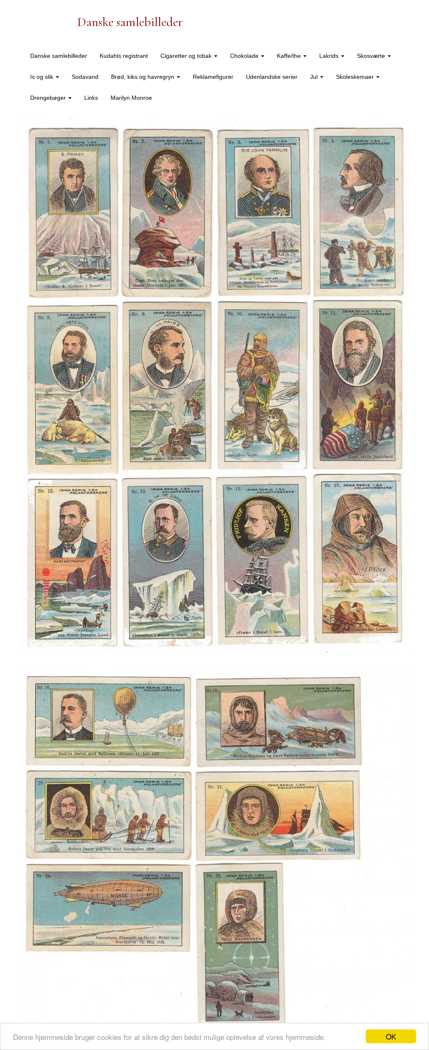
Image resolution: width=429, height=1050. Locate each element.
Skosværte (372, 55)
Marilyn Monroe (131, 97)
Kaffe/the (289, 55)
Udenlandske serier (271, 76)
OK (391, 1036)
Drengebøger (48, 97)
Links (91, 97)
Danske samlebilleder (58, 55)
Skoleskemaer (355, 76)
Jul (314, 76)
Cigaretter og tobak (186, 55)
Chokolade (245, 55)
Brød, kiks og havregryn (143, 76)
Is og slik (42, 76)
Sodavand (85, 76)
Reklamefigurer (213, 76)
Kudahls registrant (124, 55)
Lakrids (329, 55)
